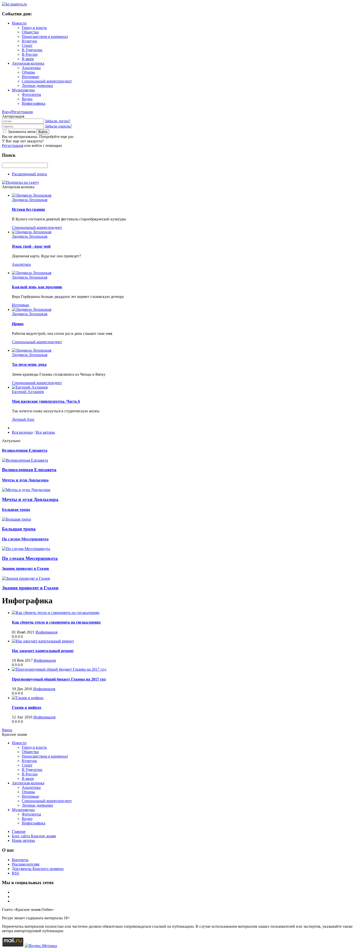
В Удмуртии (32, 50)
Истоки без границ (28, 209)
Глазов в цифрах (26, 707)
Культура (29, 41)
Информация (46, 632)
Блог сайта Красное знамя (34, 836)
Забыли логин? (57, 121)
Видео (27, 99)
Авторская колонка (28, 63)
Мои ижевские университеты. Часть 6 (46, 401)
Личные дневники (37, 85)
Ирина (18, 324)
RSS (15, 873)
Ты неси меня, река (29, 364)
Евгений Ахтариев (28, 392)
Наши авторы (23, 840)
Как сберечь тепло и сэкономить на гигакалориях (56, 622)
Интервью (30, 77)
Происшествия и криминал (45, 36)
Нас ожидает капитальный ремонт (43, 651)
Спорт (27, 45)
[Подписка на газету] (20, 182)
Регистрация (12, 145)
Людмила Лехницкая (29, 200)
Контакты (20, 860)
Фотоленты (31, 94)
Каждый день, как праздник (37, 287)
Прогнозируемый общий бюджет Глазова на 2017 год (59, 679)
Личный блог (23, 419)
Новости (19, 23)
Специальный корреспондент (47, 81)
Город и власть (34, 28)
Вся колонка (22, 432)
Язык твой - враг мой (31, 246)
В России (30, 54)
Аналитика (31, 68)
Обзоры (28, 72)
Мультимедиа (23, 90)
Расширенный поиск (29, 174)
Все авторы (45, 432)
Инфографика (33, 103)
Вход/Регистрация (17, 112)
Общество (30, 32)
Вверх (7, 730)
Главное (19, 831)
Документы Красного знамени (38, 869)
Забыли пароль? (58, 126)
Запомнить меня (21, 132)
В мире (28, 59)
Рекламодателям (25, 864)
